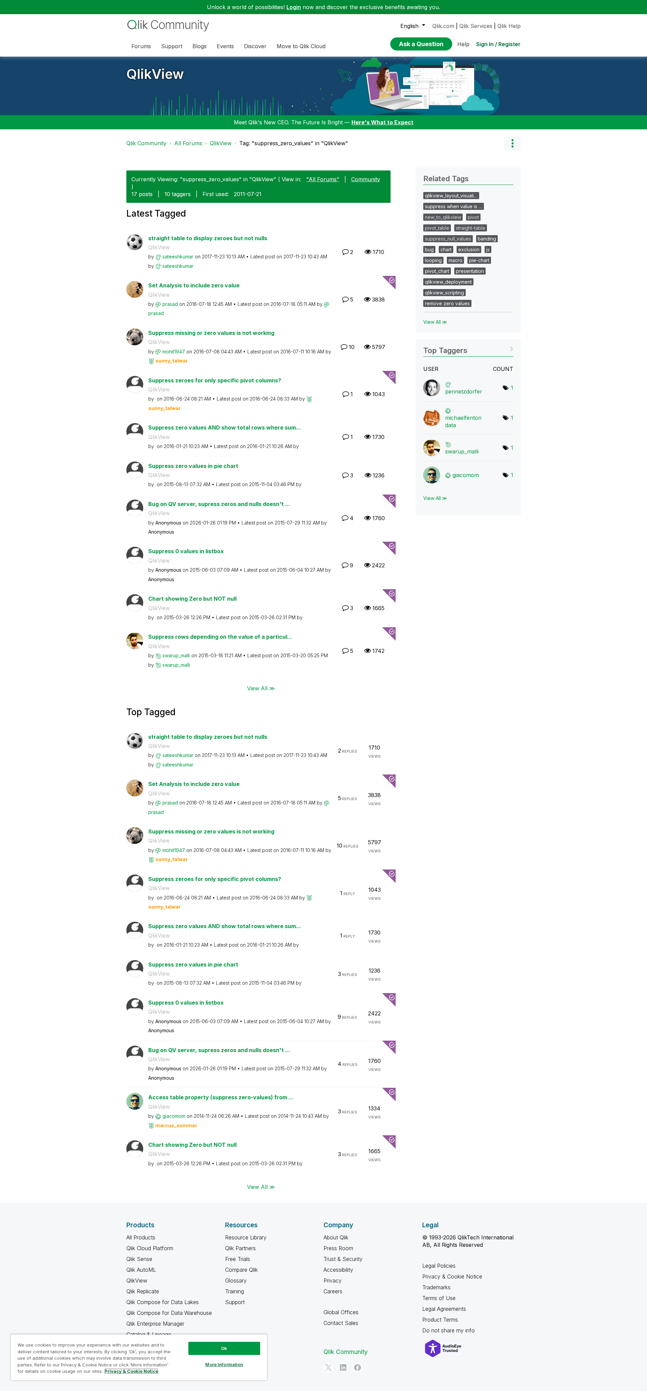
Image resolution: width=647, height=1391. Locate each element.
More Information (224, 1364)
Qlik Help (509, 26)
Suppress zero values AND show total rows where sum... (224, 427)
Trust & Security (343, 1259)
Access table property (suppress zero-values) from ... (221, 1097)
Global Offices (341, 1312)
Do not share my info (449, 1330)
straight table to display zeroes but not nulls (207, 238)
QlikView (155, 74)
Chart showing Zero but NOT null (192, 598)
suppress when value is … (453, 206)
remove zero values (447, 303)
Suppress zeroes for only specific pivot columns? (214, 380)
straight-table (470, 228)
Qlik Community (146, 143)
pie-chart (479, 260)
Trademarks (436, 1287)
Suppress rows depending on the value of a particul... (220, 636)
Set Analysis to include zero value (194, 285)
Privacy (333, 1280)
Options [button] (512, 143)
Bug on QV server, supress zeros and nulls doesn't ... (219, 504)
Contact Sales (341, 1323)
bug (429, 249)
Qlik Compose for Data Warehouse (169, 1312)
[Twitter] (329, 1367)
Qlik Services (475, 26)
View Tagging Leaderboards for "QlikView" (468, 348)
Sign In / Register (498, 44)
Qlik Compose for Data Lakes (162, 1302)
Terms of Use (439, 1298)
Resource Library (246, 1237)
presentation (470, 271)
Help (463, 44)
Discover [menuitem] (255, 46)
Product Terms (440, 1319)
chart (446, 249)
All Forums (188, 143)
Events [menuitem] (225, 46)
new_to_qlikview (443, 217)
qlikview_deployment (448, 282)
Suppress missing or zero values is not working (211, 332)
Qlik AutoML (141, 1269)
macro (455, 260)
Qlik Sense (139, 1259)
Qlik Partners (240, 1248)
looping (433, 260)
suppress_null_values (448, 239)
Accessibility (338, 1269)
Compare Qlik (241, 1269)
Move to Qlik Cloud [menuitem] (301, 46)
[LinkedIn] (343, 1367)
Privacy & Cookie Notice (452, 1276)
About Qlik (336, 1237)
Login (293, 7)
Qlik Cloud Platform (149, 1248)
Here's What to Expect (382, 122)
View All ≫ (261, 688)
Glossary (236, 1280)
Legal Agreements (444, 1308)
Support (235, 1302)
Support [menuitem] (171, 46)
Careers (333, 1291)
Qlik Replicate (142, 1291)
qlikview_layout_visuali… (451, 195)
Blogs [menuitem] (199, 46)
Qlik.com (443, 26)
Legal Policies (439, 1265)
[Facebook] (357, 1367)
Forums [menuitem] (141, 46)
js (488, 249)
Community (365, 179)
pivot (473, 217)
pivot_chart (437, 271)
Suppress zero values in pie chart (193, 466)
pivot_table (437, 228)
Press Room (338, 1248)
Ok (224, 1348)
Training (234, 1291)
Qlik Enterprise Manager (155, 1323)
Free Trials (237, 1259)
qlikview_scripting (444, 292)
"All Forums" (322, 179)
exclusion (469, 249)
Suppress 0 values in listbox (186, 551)
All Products (140, 1237)
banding (487, 239)
